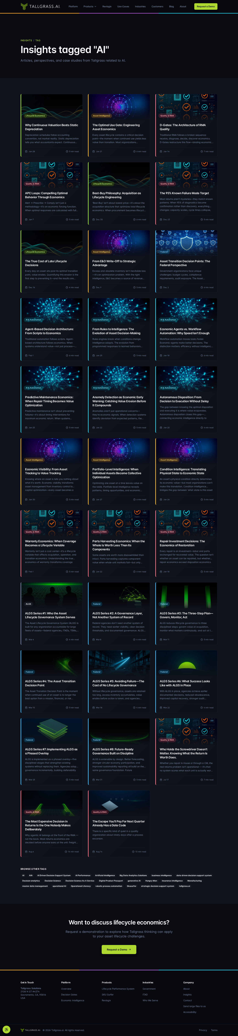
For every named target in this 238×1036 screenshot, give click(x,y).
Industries (140, 6)
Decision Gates (69, 994)
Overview (66, 988)
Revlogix (107, 6)
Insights (26, 40)
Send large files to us (194, 1006)
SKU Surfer (107, 994)
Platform (73, 6)
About (183, 6)
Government (149, 988)
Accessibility (189, 1012)
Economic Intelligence (72, 1000)
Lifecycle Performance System (118, 988)
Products (88, 6)
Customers (157, 6)
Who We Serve (150, 1000)
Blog (171, 6)
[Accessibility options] (6, 1029)
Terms (214, 1030)
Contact (187, 1000)
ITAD (145, 994)
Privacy (203, 1030)
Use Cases (123, 6)
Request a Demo (206, 6)
